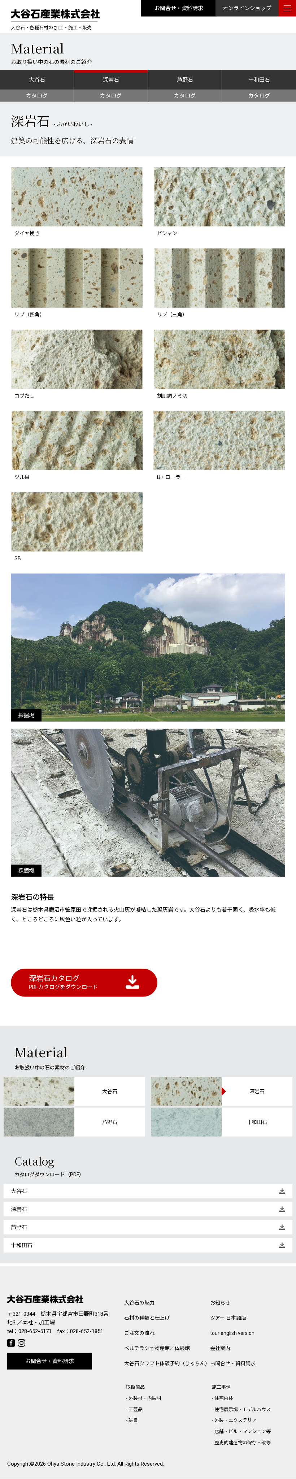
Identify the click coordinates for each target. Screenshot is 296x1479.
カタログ (37, 95)
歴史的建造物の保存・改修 (242, 1442)
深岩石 (111, 80)
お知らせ (220, 1303)
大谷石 (37, 80)
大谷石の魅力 (139, 1303)
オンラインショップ (247, 8)
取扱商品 (135, 1387)
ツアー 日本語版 (228, 1318)
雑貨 (133, 1420)
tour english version (232, 1333)
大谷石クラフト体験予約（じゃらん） (167, 1363)
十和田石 (259, 80)
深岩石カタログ (63, 982)
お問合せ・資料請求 (178, 8)
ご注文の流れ (139, 1333)
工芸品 (136, 1409)
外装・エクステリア (235, 1420)
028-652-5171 (35, 1331)
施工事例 (221, 1387)
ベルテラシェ (157, 1348)
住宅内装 (223, 1398)
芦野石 (185, 80)
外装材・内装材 (145, 1398)
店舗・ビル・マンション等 (242, 1431)
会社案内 (220, 1348)
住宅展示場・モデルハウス (242, 1409)
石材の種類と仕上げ (147, 1318)
